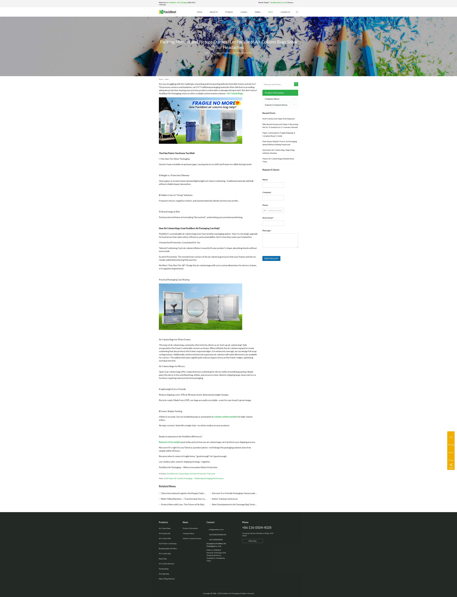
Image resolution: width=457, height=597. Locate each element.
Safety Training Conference (225, 499)
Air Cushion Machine (166, 564)
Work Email (268, 218)
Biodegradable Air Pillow (168, 548)
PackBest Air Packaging (178, 2)
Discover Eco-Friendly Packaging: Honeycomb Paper (235, 493)
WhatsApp (252, 541)
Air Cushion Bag (165, 553)
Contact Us (285, 12)
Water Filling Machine (167, 579)
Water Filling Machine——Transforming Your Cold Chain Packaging (183, 499)
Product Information (222, 53)
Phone (265, 205)
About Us (213, 12)
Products (229, 12)
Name (265, 179)
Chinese (290, 2)
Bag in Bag (163, 559)
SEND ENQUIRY (271, 258)
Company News (272, 98)
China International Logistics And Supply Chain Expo (183, 493)
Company (267, 192)
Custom (243, 12)
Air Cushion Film (165, 538)
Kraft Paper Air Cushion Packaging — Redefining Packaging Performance (194, 478)
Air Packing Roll (164, 533)
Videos (257, 12)
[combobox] (265, 210)
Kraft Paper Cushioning (167, 543)
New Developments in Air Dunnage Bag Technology (235, 504)
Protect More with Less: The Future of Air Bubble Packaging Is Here (183, 504)
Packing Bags (164, 569)
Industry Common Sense (276, 105)
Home (199, 12)
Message (267, 230)
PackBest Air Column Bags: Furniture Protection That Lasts (191, 473)
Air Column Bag (164, 528)
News (270, 12)
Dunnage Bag (164, 574)
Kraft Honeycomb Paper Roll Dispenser (278, 118)
